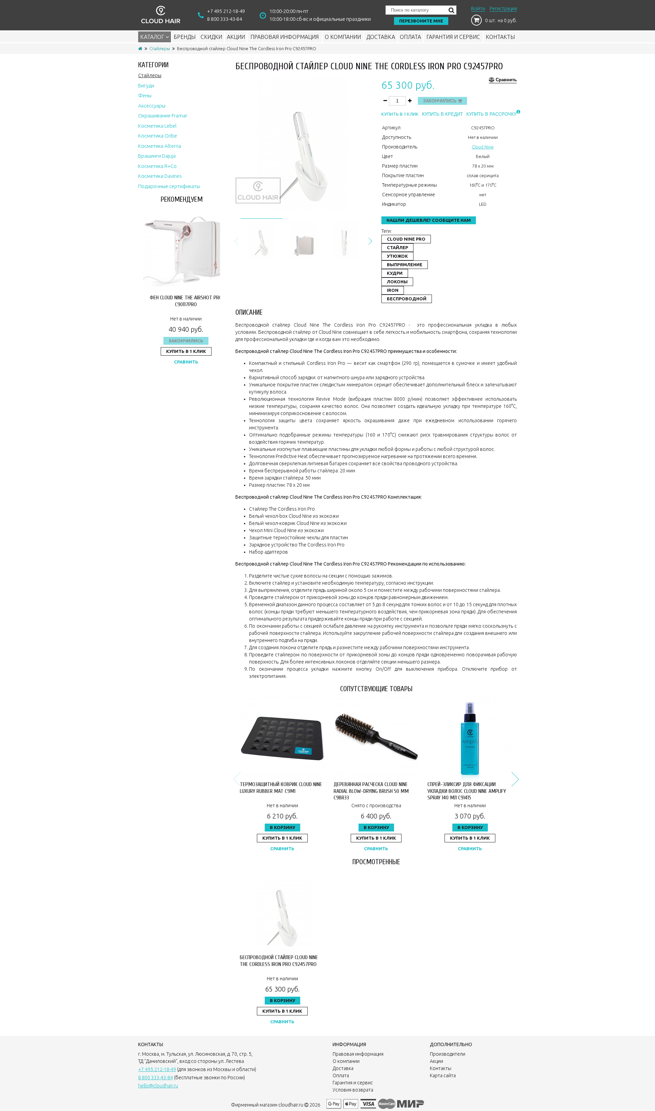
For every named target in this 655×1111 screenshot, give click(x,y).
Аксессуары (151, 106)
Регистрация (503, 8)
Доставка (380, 37)
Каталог (152, 37)
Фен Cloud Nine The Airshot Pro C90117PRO (186, 301)
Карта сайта (443, 1075)
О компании (343, 37)
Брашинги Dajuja (157, 156)
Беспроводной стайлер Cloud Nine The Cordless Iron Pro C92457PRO (279, 960)
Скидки (211, 37)
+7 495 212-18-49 (226, 11)
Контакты (500, 37)
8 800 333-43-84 (224, 19)
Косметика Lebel (157, 126)
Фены (144, 95)
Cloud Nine (483, 146)
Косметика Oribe (157, 136)
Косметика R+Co (157, 166)
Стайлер (397, 247)
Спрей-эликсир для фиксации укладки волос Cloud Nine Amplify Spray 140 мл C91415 (466, 791)
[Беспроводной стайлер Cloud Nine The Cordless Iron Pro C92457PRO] (261, 238)
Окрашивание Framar (162, 115)
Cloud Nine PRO (406, 239)
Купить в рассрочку (491, 114)
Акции (236, 37)
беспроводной (406, 298)
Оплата (410, 37)
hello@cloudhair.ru (158, 1085)
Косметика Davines (160, 176)
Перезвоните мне (421, 20)
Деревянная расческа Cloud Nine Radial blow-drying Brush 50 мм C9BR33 (371, 791)
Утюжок (397, 256)
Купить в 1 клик (186, 351)
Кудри (395, 273)
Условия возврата (353, 1090)
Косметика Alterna (159, 146)
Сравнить (186, 361)
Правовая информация (284, 37)
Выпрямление (404, 264)
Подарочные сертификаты (169, 186)
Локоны (397, 281)
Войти (478, 8)
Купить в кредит (442, 114)
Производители (447, 1054)
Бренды (184, 37)
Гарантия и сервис (453, 37)
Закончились (186, 340)
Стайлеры (159, 48)
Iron (392, 290)
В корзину (282, 827)
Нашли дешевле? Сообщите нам (429, 220)
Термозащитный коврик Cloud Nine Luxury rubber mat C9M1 (281, 787)
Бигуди (146, 85)
